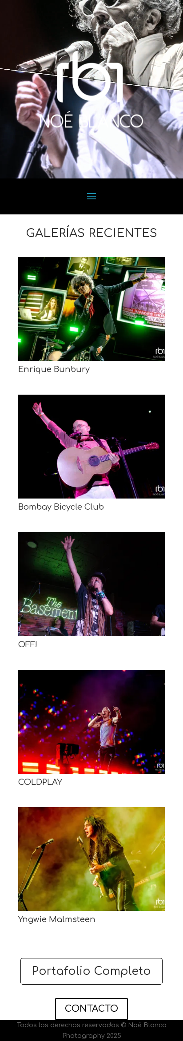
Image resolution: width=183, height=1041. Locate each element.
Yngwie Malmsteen (56, 919)
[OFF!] (91, 584)
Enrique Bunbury (54, 369)
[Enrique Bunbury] (91, 309)
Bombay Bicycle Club (61, 507)
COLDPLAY (40, 782)
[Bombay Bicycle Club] (91, 447)
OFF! (27, 644)
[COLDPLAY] (91, 722)
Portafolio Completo (91, 971)
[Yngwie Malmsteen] (91, 859)
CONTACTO (91, 1009)
